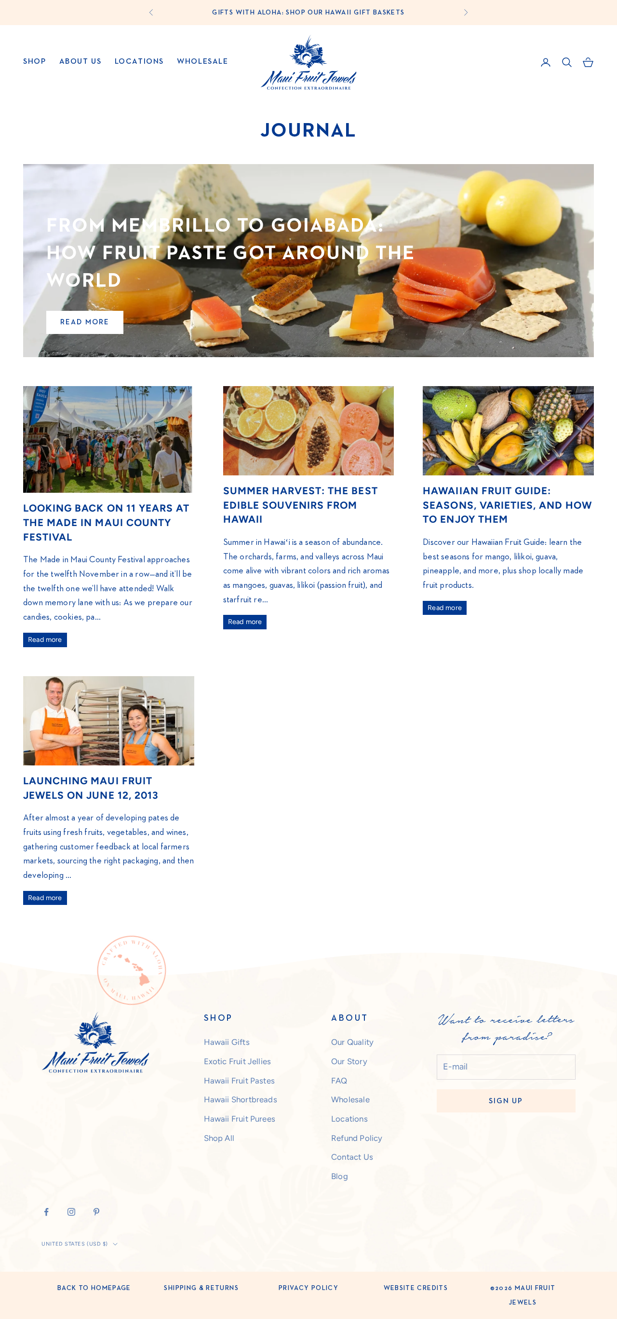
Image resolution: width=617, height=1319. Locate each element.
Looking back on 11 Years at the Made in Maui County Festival (106, 522)
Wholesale (202, 62)
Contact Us (352, 1157)
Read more (84, 322)
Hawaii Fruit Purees (239, 1119)
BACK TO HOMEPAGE (94, 1288)
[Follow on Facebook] (46, 1212)
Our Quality (352, 1042)
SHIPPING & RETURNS (201, 1288)
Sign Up (506, 1101)
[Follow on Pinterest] (96, 1212)
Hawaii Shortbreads (240, 1099)
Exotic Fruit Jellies (237, 1061)
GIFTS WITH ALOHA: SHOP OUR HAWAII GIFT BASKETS (308, 12)
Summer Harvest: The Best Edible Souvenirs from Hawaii (300, 505)
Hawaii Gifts (227, 1042)
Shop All (219, 1138)
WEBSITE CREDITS (416, 1288)
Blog (339, 1176)
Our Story (349, 1061)
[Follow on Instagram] (71, 1212)
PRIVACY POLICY (308, 1288)
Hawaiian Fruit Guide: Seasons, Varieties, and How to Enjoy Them (507, 505)
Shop (34, 62)
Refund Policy (356, 1138)
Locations (139, 62)
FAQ (339, 1080)
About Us (80, 62)
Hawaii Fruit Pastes (239, 1080)
